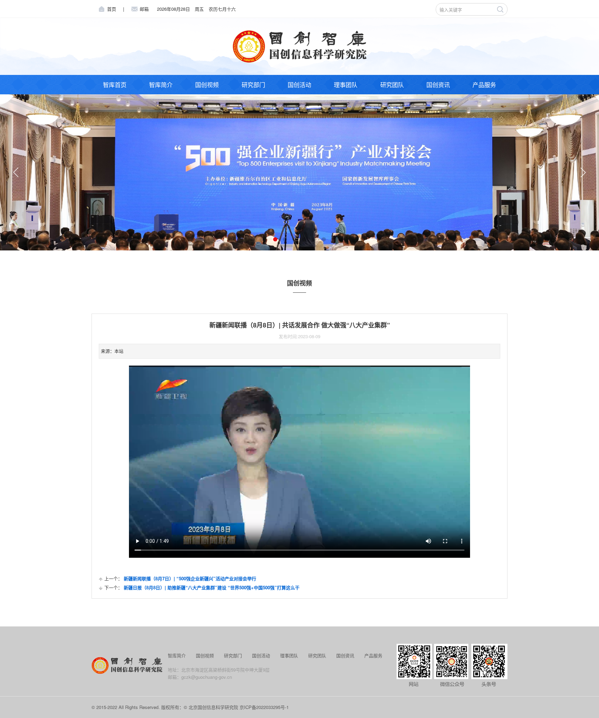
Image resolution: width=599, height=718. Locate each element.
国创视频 (207, 84)
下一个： (202, 587)
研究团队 (392, 84)
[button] (15, 172)
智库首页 (115, 84)
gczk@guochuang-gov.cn (206, 677)
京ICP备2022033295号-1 (264, 707)
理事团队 (345, 84)
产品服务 (484, 84)
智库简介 (161, 84)
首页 (111, 9)
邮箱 (144, 9)
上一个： (180, 578)
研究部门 (253, 84)
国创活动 (299, 84)
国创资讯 (438, 84)
